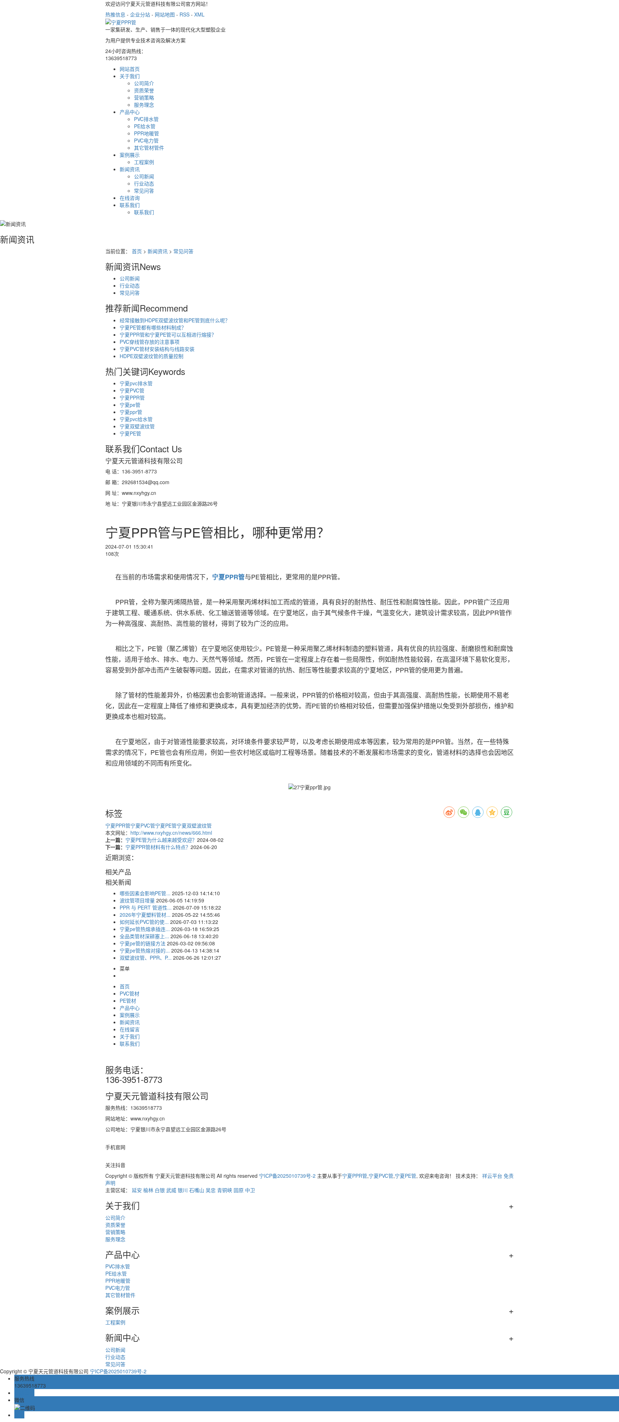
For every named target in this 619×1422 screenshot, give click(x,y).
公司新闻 (144, 176)
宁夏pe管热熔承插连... (145, 928)
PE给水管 (144, 126)
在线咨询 (130, 197)
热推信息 (115, 14)
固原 (239, 1190)
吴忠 (211, 1190)
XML (199, 14)
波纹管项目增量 (137, 900)
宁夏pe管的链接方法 (142, 943)
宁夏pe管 (130, 404)
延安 (137, 1190)
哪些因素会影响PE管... (145, 893)
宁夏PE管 (130, 433)
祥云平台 (492, 1175)
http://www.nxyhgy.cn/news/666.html (171, 832)
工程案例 (144, 161)
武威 (171, 1190)
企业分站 (140, 14)
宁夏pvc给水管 (136, 419)
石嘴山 (196, 1190)
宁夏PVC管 (132, 390)
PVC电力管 (146, 140)
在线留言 (130, 1029)
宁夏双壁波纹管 (137, 426)
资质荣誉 (144, 90)
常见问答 (144, 190)
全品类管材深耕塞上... (144, 936)
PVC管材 (129, 993)
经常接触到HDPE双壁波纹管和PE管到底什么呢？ (175, 320)
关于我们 (130, 75)
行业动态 (144, 183)
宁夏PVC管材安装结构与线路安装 (157, 348)
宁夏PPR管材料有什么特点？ (158, 846)
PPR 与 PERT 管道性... (146, 907)
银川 (183, 1190)
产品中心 (130, 111)
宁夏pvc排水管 (136, 383)
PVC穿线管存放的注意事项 (149, 341)
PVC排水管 (146, 118)
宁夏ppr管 (131, 411)
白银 (160, 1190)
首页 (137, 251)
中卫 (250, 1190)
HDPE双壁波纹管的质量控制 (151, 356)
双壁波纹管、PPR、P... (146, 957)
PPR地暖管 (146, 133)
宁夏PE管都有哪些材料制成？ (153, 327)
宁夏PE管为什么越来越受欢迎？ (161, 839)
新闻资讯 (130, 169)
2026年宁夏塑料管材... (145, 914)
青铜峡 (224, 1190)
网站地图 (165, 14)
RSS (184, 14)
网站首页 (130, 68)
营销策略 (144, 97)
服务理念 (144, 104)
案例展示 (130, 154)
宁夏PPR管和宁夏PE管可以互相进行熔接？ (168, 334)
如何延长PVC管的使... (144, 921)
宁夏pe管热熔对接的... (145, 950)
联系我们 (130, 204)
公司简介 (144, 83)
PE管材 (128, 1000)
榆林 (148, 1190)
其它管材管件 (149, 147)
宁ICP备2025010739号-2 (287, 1175)
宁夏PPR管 (132, 397)
